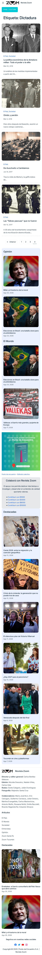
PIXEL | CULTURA (9, 9)
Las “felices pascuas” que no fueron (20, 221)
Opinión (7, 251)
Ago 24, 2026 (8, 336)
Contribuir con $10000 (17, 505)
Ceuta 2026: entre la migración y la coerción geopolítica (17, 551)
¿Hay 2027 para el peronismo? (16, 677)
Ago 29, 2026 (8, 293)
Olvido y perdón (10, 115)
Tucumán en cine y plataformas (16, 758)
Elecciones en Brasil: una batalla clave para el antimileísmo (21, 332)
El (4, 341)
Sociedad (12, 56)
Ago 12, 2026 (8, 598)
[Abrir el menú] (3, 2)
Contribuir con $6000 (16, 502)
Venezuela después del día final (16, 718)
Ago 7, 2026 (7, 761)
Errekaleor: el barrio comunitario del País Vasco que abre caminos (21, 887)
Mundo (10, 341)
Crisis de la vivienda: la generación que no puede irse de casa (20, 594)
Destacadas (9, 511)
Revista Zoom (22, 771)
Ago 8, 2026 (7, 720)
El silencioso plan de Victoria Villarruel (19, 636)
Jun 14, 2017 (7, 172)
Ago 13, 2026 (8, 555)
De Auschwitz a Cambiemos (16, 168)
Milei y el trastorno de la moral (15, 290)
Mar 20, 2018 (8, 66)
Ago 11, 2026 (8, 639)
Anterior (11, 242)
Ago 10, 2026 (8, 680)
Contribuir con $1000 (16, 497)
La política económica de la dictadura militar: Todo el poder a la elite (20, 61)
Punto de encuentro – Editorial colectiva (16, 474)
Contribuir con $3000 (16, 500)
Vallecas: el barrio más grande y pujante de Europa (20, 424)
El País (5, 56)
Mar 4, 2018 (7, 119)
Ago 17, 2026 (8, 427)
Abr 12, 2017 (7, 225)
